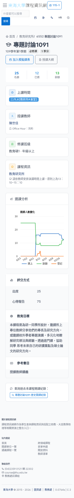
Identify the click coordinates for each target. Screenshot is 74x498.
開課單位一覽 (9, 446)
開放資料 (43, 450)
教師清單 (43, 453)
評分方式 (23, 280)
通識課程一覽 (9, 450)
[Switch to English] (52, 18)
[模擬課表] (35, 18)
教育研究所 (26, 36)
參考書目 (23, 363)
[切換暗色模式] (68, 18)
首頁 (11, 36)
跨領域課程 (44, 443)
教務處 (48, 489)
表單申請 (43, 446)
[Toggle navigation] (5, 5)
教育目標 (23, 316)
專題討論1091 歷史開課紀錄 (30, 395)
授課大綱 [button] (48, 59)
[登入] (43, 18)
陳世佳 (13, 123)
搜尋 (5, 21)
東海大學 (8, 489)
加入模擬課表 (21, 59)
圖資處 (37, 489)
